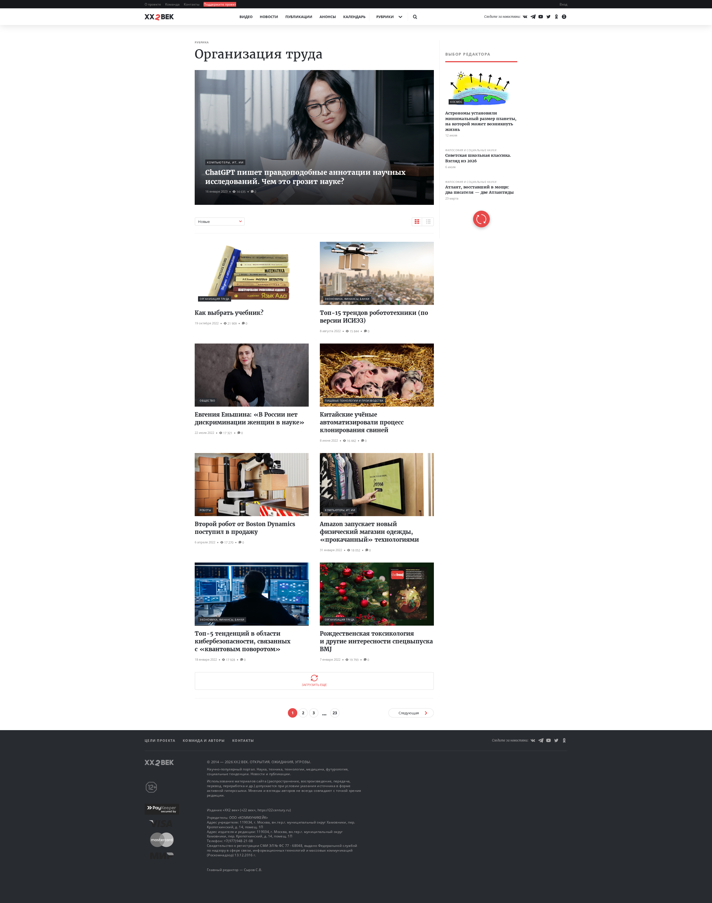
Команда (173, 4)
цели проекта (161, 740)
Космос (456, 102)
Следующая (409, 712)
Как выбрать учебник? (229, 312)
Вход (563, 4)
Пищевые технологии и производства (354, 400)
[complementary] (478, 139)
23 (335, 712)
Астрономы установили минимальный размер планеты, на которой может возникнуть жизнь (480, 121)
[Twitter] (548, 16)
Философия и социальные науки (470, 150)
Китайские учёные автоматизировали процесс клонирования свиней (362, 422)
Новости (269, 16)
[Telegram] (533, 16)
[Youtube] (540, 16)
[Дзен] (564, 16)
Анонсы (328, 16)
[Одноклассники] (556, 16)
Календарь (354, 16)
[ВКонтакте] (525, 16)
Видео (246, 16)
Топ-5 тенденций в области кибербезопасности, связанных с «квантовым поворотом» (242, 641)
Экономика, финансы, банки (347, 299)
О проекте (153, 4)
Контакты (192, 4)
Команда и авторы (204, 740)
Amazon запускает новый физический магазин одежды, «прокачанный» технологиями (369, 532)
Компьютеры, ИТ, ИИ (225, 162)
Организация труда (214, 299)
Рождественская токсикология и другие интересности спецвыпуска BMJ (376, 641)
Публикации (298, 16)
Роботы (205, 510)
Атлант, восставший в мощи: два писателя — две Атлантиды (479, 190)
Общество (207, 400)
